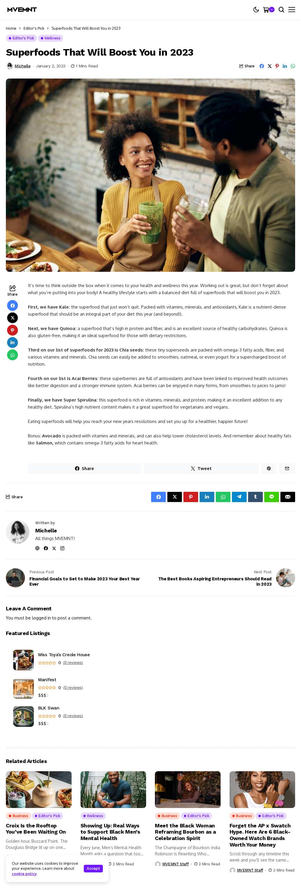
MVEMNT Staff (175, 864)
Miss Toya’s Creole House (64, 655)
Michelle (23, 66)
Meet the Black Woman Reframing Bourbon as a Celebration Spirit (185, 831)
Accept (93, 868)
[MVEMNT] (22, 9)
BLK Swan (48, 708)
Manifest (47, 680)
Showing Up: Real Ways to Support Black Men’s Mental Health (110, 831)
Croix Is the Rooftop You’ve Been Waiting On (36, 828)
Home (11, 28)
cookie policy (24, 873)
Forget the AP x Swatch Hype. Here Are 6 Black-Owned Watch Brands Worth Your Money (260, 835)
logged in (41, 618)
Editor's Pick (34, 28)
